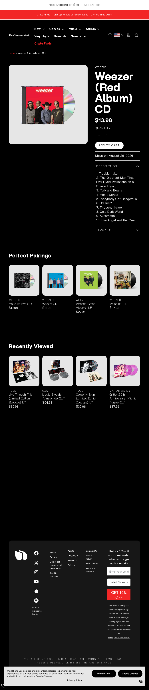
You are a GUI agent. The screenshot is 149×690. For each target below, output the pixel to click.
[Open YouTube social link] (36, 582)
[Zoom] (48, 104)
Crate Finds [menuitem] (43, 43)
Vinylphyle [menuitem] (41, 36)
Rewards (72, 560)
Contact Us (91, 551)
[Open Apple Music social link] (36, 591)
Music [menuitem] (73, 29)
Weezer (100, 67)
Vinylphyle (73, 556)
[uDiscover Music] (19, 35)
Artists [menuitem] (91, 29)
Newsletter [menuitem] (79, 36)
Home (12, 53)
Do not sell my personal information (56, 565)
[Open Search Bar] (110, 35)
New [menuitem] (37, 29)
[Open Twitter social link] (36, 563)
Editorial (72, 565)
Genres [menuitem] (54, 29)
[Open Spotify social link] (36, 601)
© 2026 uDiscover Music (37, 611)
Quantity (103, 128)
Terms (53, 552)
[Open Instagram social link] (36, 572)
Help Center (92, 564)
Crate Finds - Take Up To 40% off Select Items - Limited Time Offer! (74, 14)
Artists (71, 551)
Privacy (53, 557)
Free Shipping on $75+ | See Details (74, 5)
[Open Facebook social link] (36, 553)
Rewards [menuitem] (60, 36)
